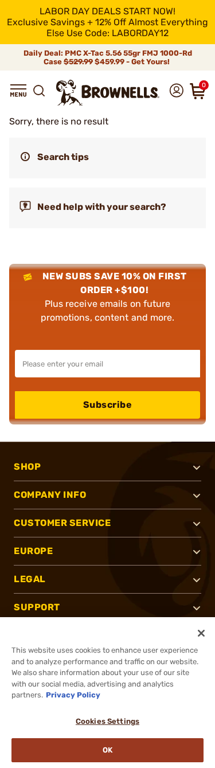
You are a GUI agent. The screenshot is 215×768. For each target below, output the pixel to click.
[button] (18, 90)
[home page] (107, 93)
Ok (107, 750)
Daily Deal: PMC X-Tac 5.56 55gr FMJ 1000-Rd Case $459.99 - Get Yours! (108, 57)
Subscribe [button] (107, 404)
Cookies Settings (107, 721)
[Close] (201, 633)
